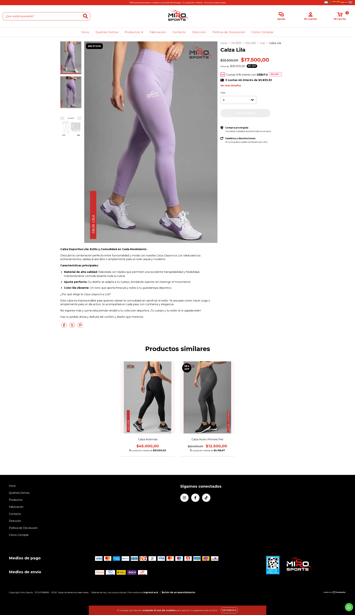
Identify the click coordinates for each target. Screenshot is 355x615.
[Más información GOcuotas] (275, 74)
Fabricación (158, 32)
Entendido (229, 610)
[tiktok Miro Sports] (16, 2)
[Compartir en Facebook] (64, 326)
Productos (133, 32)
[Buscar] (85, 16)
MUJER (236, 43)
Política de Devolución (228, 32)
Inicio (85, 32)
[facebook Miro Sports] (11, 2)
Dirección (199, 32)
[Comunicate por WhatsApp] (349, 607)
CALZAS (250, 43)
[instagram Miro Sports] (5, 2)
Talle (222, 92)
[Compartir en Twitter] (72, 326)
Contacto (179, 32)
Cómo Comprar (263, 32)
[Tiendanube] (334, 592)
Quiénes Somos (107, 32)
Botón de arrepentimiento (178, 592)
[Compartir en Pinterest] (80, 326)
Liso (262, 43)
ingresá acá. (150, 592)
